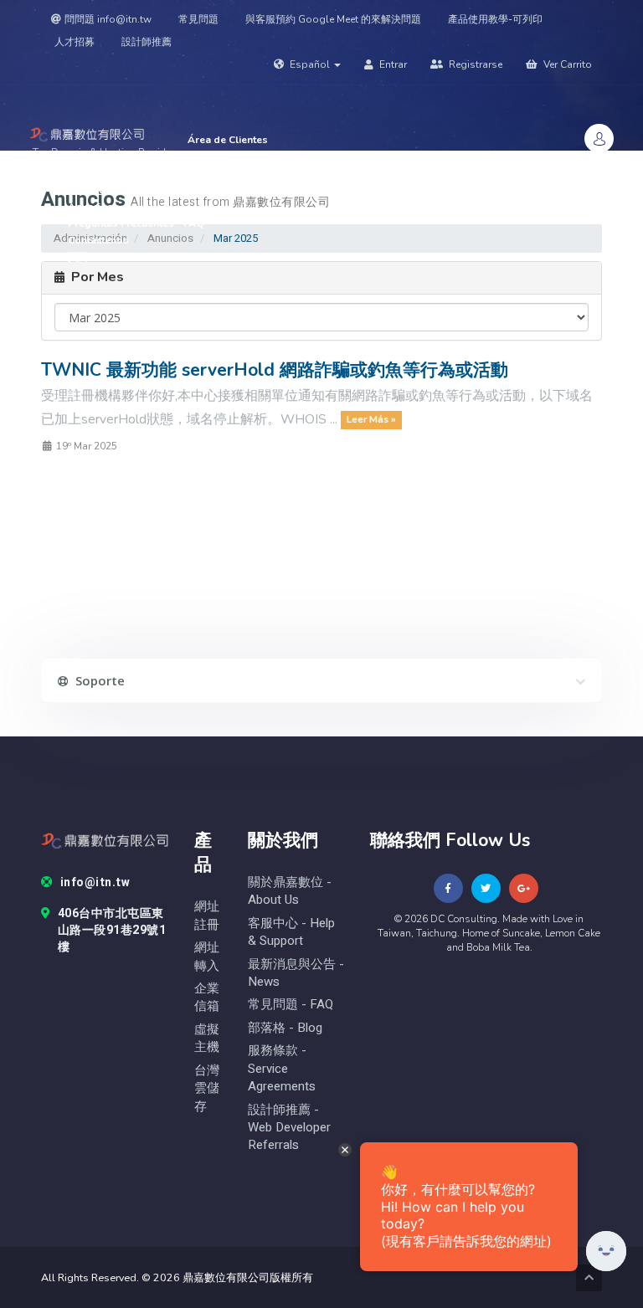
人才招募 (74, 42)
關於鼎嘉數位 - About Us (290, 891)
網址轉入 (206, 956)
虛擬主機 (206, 1038)
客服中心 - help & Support (291, 932)
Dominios (92, 173)
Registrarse (474, 64)
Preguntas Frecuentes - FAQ (136, 223)
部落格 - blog (285, 1028)
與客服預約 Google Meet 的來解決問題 (333, 19)
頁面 (79, 257)
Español (309, 64)
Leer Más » (371, 420)
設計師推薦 (146, 42)
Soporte (88, 190)
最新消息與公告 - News (296, 973)
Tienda (206, 156)
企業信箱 (206, 997)
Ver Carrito (566, 64)
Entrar (392, 64)
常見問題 (198, 19)
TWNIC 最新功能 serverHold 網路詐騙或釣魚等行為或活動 (274, 370)
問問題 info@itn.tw (108, 19)
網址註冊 (206, 915)
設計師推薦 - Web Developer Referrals (289, 1128)
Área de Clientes (228, 139)
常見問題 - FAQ (290, 1004)
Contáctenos (98, 240)
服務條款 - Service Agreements (282, 1068)
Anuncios (90, 206)
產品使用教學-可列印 (495, 19)
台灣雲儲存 (206, 1089)
